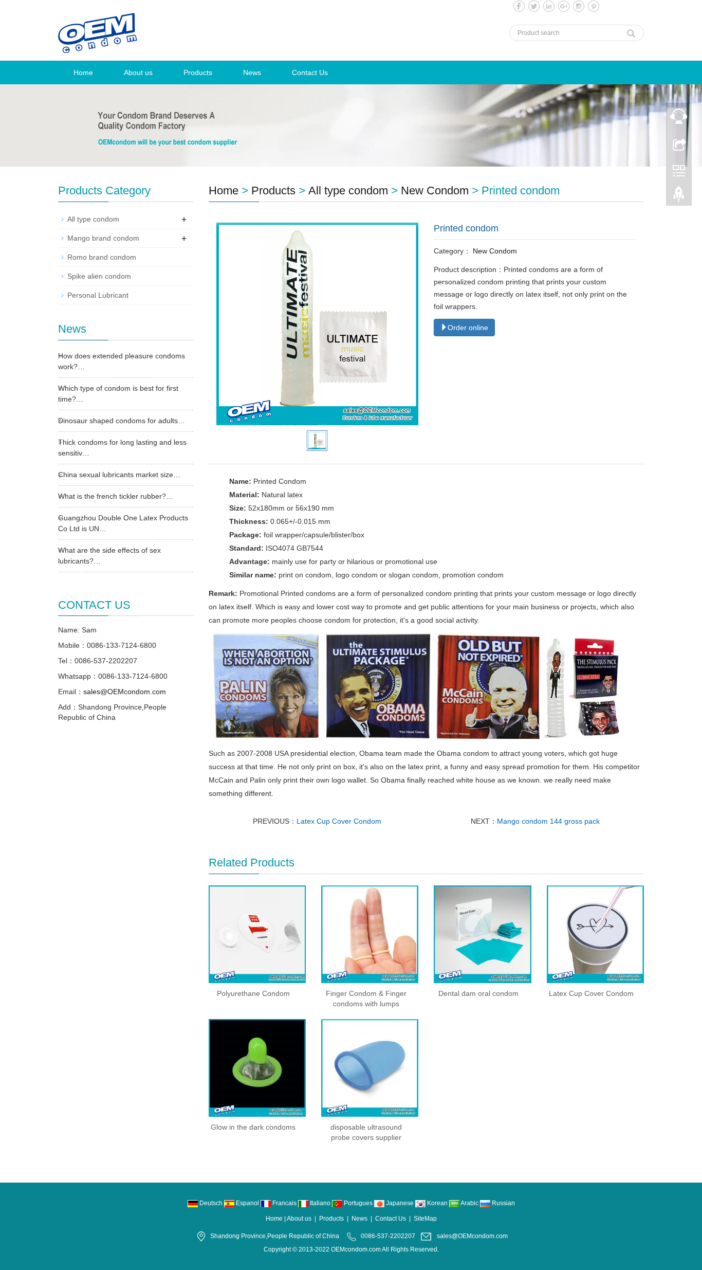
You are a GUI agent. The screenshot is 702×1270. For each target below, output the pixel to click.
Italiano (320, 1203)
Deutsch (211, 1203)
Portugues (358, 1203)
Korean (437, 1203)
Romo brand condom (101, 257)
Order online (468, 327)
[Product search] (631, 31)
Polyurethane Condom (253, 993)
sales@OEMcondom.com (124, 691)
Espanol (247, 1203)
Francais (284, 1203)
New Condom (435, 190)
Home (83, 72)
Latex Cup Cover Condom (339, 821)
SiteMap (425, 1218)
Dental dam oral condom (478, 993)
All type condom (348, 190)
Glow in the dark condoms (253, 1127)
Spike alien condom (99, 276)
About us (138, 72)
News (252, 72)
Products (197, 72)
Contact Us (310, 72)
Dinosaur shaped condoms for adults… (121, 420)
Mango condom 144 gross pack (548, 821)
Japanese (399, 1203)
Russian (502, 1203)
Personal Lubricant (97, 295)
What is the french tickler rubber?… (115, 496)
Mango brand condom (103, 238)
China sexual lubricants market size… (119, 474)
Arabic (469, 1203)
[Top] (679, 197)
